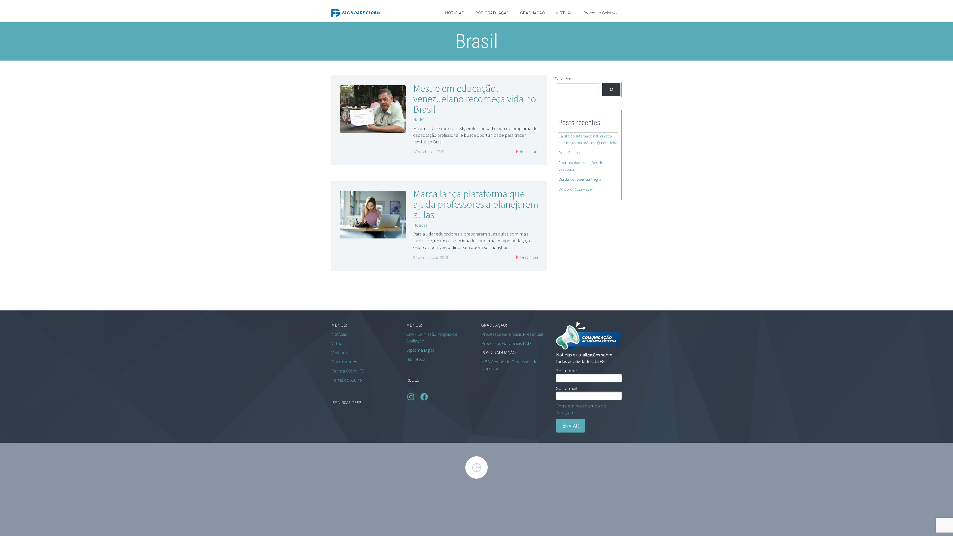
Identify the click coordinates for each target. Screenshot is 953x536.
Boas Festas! (569, 152)
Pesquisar (563, 78)
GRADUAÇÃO (532, 12)
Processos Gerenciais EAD (506, 343)
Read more (529, 151)
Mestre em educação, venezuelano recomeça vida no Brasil (474, 98)
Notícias (420, 119)
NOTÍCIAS (454, 12)
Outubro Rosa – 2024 (575, 189)
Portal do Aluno (346, 380)
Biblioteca (415, 359)
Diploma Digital (421, 350)
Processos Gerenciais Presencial (512, 334)
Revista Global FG (348, 371)
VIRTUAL (564, 12)
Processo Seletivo (600, 12)
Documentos (344, 362)
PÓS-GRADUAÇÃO (492, 12)
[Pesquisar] (611, 89)
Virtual (337, 343)
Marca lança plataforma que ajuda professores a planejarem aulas (475, 204)
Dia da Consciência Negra (579, 179)
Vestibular (341, 352)
